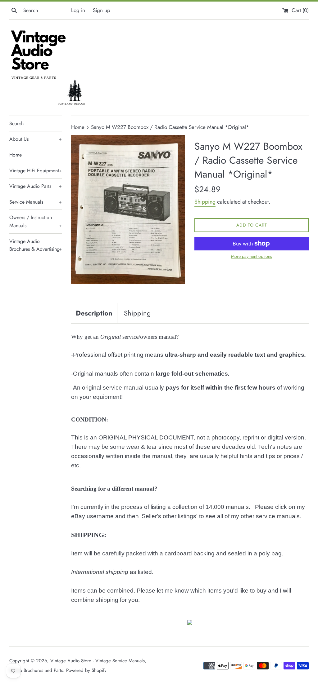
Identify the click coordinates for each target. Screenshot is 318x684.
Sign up (101, 10)
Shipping (205, 202)
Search (16, 123)
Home (15, 154)
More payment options (251, 256)
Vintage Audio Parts (35, 186)
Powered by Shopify (86, 670)
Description (94, 313)
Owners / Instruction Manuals (35, 221)
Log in (78, 10)
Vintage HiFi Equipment (35, 170)
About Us (35, 139)
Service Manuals (35, 201)
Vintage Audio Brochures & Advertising (35, 245)
